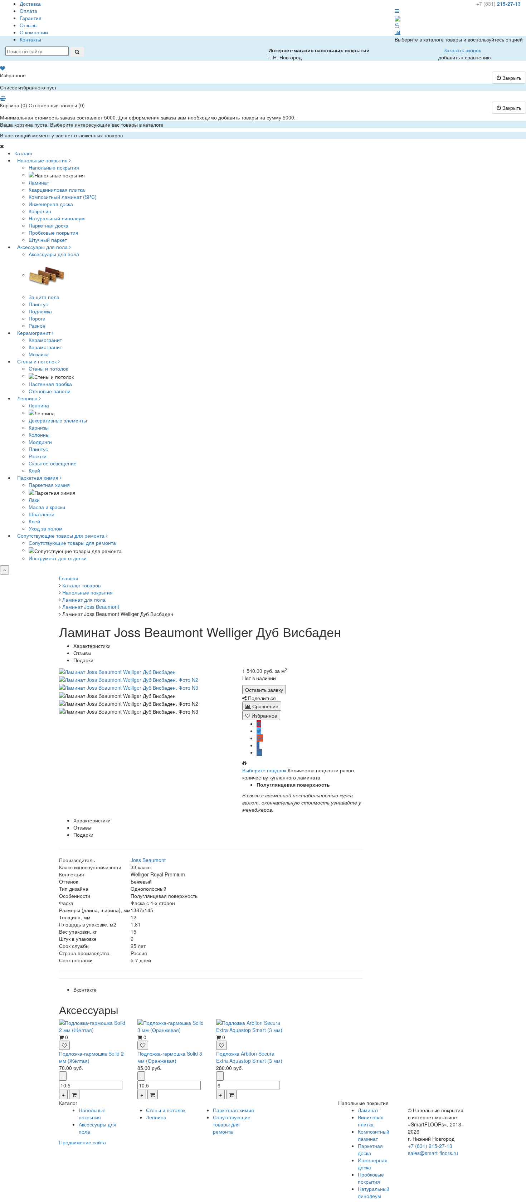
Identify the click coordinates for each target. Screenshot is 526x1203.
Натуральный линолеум (373, 1192)
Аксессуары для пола (54, 254)
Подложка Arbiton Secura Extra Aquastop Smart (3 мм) (249, 1057)
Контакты (30, 39)
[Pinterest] (259, 723)
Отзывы (29, 25)
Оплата (28, 10)
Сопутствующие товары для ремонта (72, 542)
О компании (34, 32)
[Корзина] (3, 98)
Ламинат (368, 1110)
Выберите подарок (264, 770)
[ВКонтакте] (259, 752)
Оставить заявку (264, 689)
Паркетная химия (49, 484)
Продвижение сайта (82, 1142)
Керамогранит (45, 339)
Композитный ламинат (373, 1135)
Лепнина (39, 405)
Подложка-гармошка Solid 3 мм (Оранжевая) (169, 1057)
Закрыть (511, 77)
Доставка (30, 3)
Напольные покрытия (54, 167)
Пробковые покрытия (371, 1178)
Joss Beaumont (148, 860)
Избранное (263, 715)
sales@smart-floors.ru (433, 1152)
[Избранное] (2, 68)
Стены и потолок (48, 368)
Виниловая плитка (371, 1121)
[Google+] (260, 738)
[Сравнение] (397, 32)
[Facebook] (258, 745)
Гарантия (31, 17)
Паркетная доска (370, 1149)
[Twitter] (259, 730)
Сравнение (264, 706)
